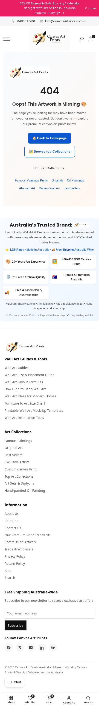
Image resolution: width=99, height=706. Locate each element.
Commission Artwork (20, 542)
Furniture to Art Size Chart (25, 403)
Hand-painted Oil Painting (25, 490)
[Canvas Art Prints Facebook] (9, 647)
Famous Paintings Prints (31, 180)
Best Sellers (72, 188)
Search (10, 577)
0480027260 (26, 21)
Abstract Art (27, 188)
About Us (12, 513)
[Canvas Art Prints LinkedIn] (42, 647)
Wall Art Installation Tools (24, 417)
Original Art (14, 447)
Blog (8, 570)
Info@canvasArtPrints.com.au (66, 21)
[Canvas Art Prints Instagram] (31, 647)
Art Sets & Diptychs (19, 483)
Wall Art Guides (17, 367)
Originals (57, 180)
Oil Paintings (75, 180)
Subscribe (15, 625)
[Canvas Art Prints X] (20, 647)
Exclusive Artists (17, 462)
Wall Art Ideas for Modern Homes (30, 396)
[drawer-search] (81, 39)
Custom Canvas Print (21, 469)
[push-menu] (6, 38)
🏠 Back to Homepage (49, 138)
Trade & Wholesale (19, 549)
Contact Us (13, 528)
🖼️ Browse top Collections (49, 151)
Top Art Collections (19, 476)
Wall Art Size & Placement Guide (29, 375)
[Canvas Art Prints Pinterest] (53, 647)
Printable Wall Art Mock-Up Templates (34, 410)
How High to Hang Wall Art (25, 389)
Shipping (12, 521)
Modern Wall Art (49, 188)
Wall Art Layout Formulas (24, 382)
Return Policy (15, 563)
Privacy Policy (15, 556)
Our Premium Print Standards (28, 535)
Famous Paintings (18, 441)
